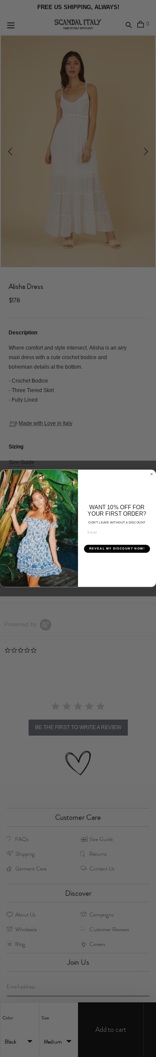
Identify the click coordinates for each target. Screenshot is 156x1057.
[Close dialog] (151, 474)
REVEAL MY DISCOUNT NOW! (117, 548)
